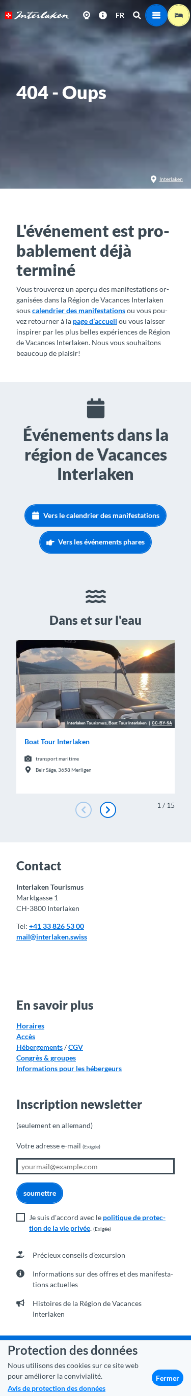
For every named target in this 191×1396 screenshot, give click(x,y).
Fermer (167, 1378)
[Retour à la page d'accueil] (37, 15)
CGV (75, 1047)
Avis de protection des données (56, 1388)
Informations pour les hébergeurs (69, 1068)
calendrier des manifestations (78, 310)
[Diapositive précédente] (83, 810)
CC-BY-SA (162, 723)
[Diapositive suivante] (108, 810)
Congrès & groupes (46, 1057)
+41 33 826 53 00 (56, 926)
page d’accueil (95, 321)
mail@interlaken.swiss (51, 936)
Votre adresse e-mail (58, 1145)
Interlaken (171, 179)
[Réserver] (179, 15)
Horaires (30, 1025)
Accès (25, 1036)
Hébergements (39, 1047)
